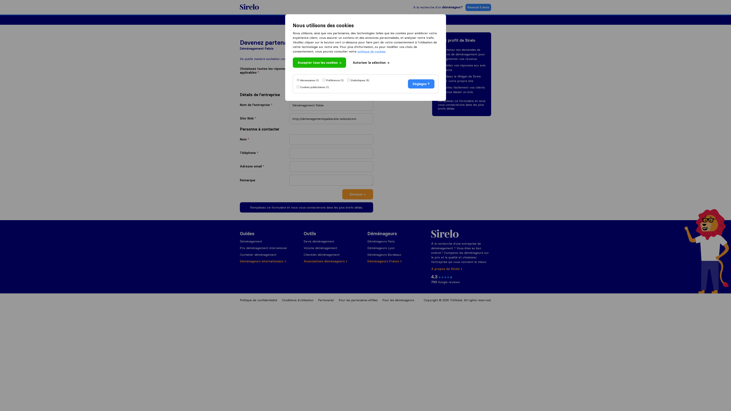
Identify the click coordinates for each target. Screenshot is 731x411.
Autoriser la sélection (369, 63)
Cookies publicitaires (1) (314, 87)
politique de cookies (371, 51)
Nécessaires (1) (309, 80)
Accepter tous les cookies (318, 63)
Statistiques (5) (360, 80)
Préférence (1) (335, 80)
